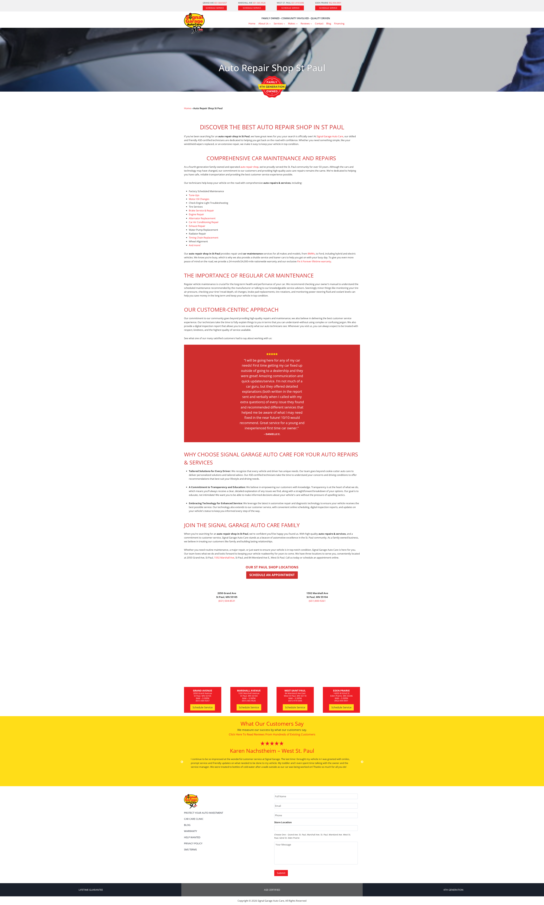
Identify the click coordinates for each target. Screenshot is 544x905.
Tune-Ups (194, 195)
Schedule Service (215, 8)
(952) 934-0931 (341, 700)
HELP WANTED (192, 837)
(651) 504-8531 (226, 600)
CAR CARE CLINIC (193, 818)
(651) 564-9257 (203, 700)
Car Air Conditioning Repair (204, 222)
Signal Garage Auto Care (330, 136)
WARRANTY (190, 831)
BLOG (187, 825)
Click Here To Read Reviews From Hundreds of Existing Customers (272, 734)
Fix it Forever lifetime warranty (314, 261)
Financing (339, 23)
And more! (194, 245)
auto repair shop (249, 166)
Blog (328, 23)
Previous (181, 762)
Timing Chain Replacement (203, 237)
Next (362, 762)
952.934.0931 (335, 2)
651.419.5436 (297, 2)
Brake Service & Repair (201, 210)
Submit (281, 873)
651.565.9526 (259, 2)
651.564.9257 (220, 2)
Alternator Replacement (202, 218)
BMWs (311, 253)
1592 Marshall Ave (224, 557)
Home (251, 23)
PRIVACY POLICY (193, 843)
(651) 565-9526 (249, 700)
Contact (319, 23)
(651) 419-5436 (295, 700)
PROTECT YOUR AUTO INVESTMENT (203, 812)
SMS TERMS (190, 849)
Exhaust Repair (197, 226)
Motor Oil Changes (199, 199)
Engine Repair (196, 214)
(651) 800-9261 (317, 600)
